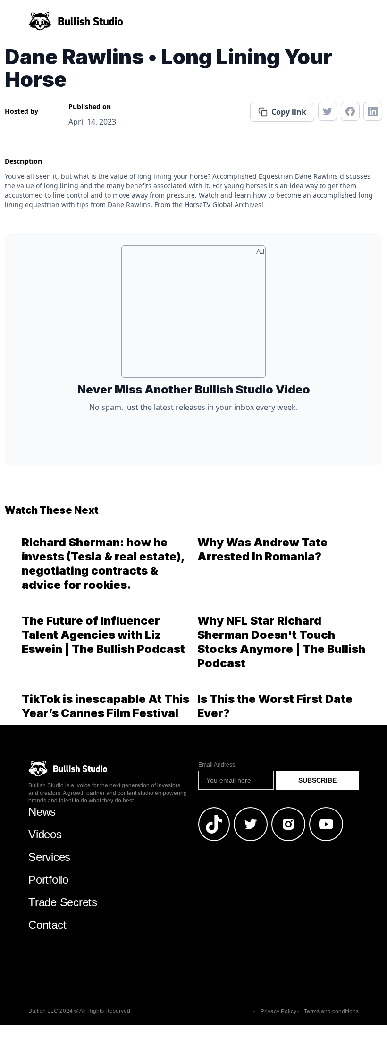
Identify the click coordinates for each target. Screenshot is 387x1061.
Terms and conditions (331, 1011)
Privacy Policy (278, 1011)
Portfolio (48, 879)
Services (49, 857)
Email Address (216, 764)
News (42, 811)
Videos (45, 834)
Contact (47, 925)
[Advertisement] (193, 315)
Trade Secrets (62, 902)
